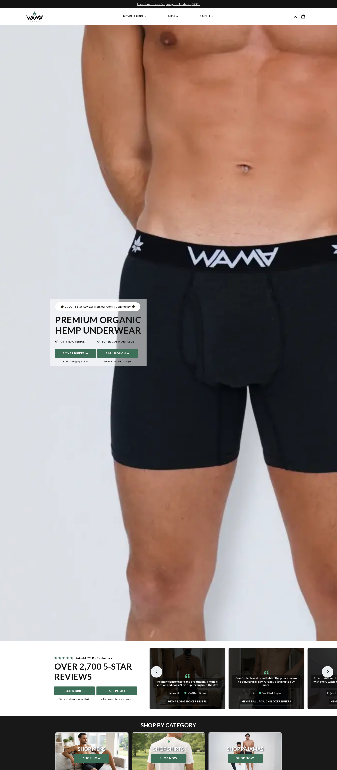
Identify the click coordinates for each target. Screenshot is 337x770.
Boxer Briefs (74, 690)
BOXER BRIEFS (74, 353)
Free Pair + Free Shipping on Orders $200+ (168, 4)
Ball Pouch (116, 353)
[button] (303, 16)
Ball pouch (117, 690)
